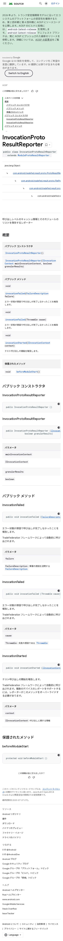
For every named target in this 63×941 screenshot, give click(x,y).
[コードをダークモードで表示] (59, 404)
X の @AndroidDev (11, 854)
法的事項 (41, 924)
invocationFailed (15, 293)
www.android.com (11, 899)
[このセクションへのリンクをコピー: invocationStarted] (29, 656)
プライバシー (10, 929)
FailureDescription (37, 293)
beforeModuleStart (27, 371)
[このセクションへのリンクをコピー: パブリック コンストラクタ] (48, 386)
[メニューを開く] (5, 3)
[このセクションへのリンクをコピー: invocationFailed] (27, 505)
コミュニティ (28, 924)
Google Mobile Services (13, 904)
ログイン (55, 3)
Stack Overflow (9, 908)
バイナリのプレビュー (12, 828)
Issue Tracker (8, 913)
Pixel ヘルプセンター (11, 894)
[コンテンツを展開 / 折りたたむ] (22, 98)
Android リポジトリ (11, 814)
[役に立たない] (37, 91)
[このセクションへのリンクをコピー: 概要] (12, 235)
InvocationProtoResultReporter (23, 253)
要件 (4, 818)
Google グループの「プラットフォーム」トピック (25, 868)
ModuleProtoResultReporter (33, 155)
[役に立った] (32, 91)
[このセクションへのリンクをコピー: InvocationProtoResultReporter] (48, 395)
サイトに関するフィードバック (33, 929)
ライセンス (53, 924)
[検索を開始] (40, 3)
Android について (10, 924)
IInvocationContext (39, 342)
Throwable (42, 643)
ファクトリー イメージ (12, 832)
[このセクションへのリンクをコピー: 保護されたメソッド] (37, 737)
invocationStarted (16, 342)
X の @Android (9, 849)
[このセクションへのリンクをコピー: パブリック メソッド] (38, 496)
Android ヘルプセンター (13, 890)
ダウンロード (8, 823)
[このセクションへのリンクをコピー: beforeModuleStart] (31, 746)
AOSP (4, 85)
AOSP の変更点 (43, 39)
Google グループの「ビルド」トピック (20, 873)
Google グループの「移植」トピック (19, 877)
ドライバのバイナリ (11, 837)
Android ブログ (9, 859)
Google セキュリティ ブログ (15, 863)
